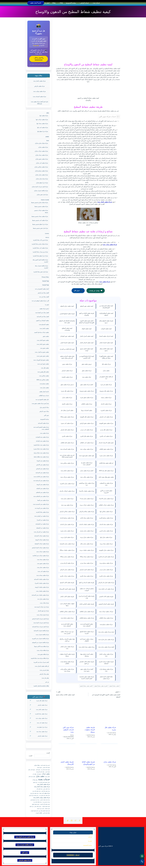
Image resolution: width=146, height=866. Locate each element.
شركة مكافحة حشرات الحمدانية (41, 630)
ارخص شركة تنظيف (44, 308)
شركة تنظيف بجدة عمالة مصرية (41, 448)
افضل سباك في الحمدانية (43, 316)
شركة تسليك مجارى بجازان (41, 143)
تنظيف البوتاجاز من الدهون (42, 320)
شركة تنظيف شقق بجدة (43, 563)
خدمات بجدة (44, 779)
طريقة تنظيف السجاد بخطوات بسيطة (90, 729)
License (47, 233)
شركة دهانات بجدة (44, 603)
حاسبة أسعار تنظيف (35, 3)
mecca (47, 237)
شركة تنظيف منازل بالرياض (33, 795)
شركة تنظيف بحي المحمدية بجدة (41, 504)
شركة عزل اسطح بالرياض (34, 799)
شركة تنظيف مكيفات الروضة (42, 587)
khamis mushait (45, 199)
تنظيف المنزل (47, 771)
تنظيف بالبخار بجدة (44, 328)
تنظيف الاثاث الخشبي (46, 767)
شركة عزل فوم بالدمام (43, 610)
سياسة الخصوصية (71, 3)
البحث (48, 753)
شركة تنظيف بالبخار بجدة (39, 81)
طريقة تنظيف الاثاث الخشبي (45, 804)
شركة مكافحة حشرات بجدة (42, 634)
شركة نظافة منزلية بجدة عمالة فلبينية (40, 658)
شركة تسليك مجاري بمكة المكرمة (40, 244)
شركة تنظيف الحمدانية (43, 423)
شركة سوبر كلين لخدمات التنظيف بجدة (68, 729)
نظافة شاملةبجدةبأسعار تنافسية (41, 685)
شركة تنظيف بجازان (43, 147)
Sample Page (45, 281)
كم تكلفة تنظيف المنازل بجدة (42, 666)
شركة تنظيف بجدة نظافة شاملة (41, 456)
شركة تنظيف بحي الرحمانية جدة (41, 480)
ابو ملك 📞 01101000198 (73, 855)
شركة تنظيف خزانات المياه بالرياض (40, 547)
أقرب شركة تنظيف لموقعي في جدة (40, 300)
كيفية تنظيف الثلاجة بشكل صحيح (65, 693)
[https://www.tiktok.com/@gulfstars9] (67, 820)
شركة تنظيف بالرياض (39, 86)
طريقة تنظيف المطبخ (35, 804)
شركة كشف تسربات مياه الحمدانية (40, 626)
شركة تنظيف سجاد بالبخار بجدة (42, 786)
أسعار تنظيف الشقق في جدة (42, 288)
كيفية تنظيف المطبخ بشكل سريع (44, 810)
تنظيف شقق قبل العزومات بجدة (41, 360)
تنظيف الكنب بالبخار (31, 769)
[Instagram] (71, 820)
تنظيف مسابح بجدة (44, 383)
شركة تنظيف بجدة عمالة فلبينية (41, 445)
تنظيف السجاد (39, 767)
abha (47, 112)
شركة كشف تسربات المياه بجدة (41, 622)
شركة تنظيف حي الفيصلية (42, 527)
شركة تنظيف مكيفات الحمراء (42, 583)
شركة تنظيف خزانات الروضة (42, 539)
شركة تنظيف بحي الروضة (43, 484)
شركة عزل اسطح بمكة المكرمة (40, 255)
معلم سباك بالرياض (44, 674)
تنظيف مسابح (47, 776)
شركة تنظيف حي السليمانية (42, 524)
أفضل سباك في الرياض (43, 292)
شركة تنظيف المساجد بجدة (39, 96)
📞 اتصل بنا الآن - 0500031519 (39, 59)
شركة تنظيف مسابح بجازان (41, 170)
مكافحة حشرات (39, 813)
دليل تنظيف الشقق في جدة (42, 399)
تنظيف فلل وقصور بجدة (43, 371)
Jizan (47, 140)
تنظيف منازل (40, 776)
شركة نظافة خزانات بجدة (43, 650)
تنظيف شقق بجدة (44, 348)
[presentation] (109, 718)
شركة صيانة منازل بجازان (42, 178)
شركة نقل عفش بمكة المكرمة (41, 271)
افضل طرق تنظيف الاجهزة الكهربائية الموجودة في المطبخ (106, 694)
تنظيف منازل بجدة (44, 387)
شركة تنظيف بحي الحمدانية (42, 472)
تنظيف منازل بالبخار (32, 776)
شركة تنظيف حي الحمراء (43, 520)
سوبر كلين (46, 415)
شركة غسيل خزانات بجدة (43, 614)
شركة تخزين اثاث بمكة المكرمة (40, 240)
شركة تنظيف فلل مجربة (41, 700)
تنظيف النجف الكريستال (40, 771)
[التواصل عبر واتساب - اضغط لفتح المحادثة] (142, 856)
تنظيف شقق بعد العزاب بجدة (42, 352)
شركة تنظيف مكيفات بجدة (42, 591)
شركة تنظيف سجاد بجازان (41, 155)
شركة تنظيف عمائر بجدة (43, 567)
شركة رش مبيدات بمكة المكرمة (40, 251)
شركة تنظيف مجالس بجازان (41, 166)
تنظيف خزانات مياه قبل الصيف (41, 332)
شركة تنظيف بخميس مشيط (41, 206)
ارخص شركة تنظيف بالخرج (45, 765)
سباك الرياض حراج (44, 407)
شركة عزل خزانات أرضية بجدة (41, 606)
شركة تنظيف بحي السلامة (42, 488)
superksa (89, 735)
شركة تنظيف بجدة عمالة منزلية (41, 452)
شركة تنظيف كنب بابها (42, 127)
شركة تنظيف (35, 782)
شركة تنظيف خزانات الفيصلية (42, 543)
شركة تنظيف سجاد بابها (42, 123)
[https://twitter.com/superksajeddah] (75, 820)
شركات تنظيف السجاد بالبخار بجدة (44, 782)
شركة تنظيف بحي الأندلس (42, 464)
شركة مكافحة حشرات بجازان (41, 190)
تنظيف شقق (46, 336)
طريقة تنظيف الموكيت (46, 806)
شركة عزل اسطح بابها (42, 131)
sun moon (109, 732)
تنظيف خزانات (46, 774)
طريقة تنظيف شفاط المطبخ (101, 686)
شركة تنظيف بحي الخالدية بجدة (41, 476)
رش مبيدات (35, 779)
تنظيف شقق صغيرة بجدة (43, 356)
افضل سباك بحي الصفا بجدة (42, 312)
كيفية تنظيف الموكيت (34, 810)
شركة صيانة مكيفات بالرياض (45, 799)
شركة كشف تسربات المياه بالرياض (40, 618)
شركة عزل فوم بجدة (46, 802)
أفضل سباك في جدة (44, 296)
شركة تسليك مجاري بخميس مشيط (39, 202)
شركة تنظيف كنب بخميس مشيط (40, 220)
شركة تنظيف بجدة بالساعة (42, 441)
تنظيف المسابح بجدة (44, 324)
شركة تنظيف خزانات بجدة (42, 551)
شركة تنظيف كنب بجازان (42, 163)
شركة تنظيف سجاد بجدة (43, 559)
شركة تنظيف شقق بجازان (41, 159)
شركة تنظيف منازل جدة (43, 599)
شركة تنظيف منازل (109, 762)
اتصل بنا (47, 3)
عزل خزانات (47, 808)
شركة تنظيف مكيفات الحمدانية (41, 579)
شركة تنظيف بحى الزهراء (43, 460)
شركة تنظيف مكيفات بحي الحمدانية (40, 595)
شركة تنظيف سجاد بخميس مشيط (40, 216)
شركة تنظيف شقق (46, 788)
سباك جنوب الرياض (44, 411)
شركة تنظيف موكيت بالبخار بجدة (41, 797)
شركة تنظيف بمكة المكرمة (42, 512)
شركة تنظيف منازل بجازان (41, 174)
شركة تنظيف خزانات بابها (42, 119)
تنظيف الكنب (38, 769)
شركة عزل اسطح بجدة (42, 727)
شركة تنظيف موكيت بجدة (39, 91)
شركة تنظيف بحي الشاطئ (42, 492)
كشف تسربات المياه (40, 808)
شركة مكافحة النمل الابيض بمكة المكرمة (40, 260)
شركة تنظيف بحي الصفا (43, 500)
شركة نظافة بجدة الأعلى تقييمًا (41, 646)
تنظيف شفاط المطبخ (114, 686)
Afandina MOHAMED (69, 736)
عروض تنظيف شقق (37, 806)
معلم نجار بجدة (45, 678)
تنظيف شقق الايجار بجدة (43, 340)
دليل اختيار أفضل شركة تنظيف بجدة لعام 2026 (39, 102)
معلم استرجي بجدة (44, 670)
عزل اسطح (32, 806)
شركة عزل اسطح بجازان (42, 182)
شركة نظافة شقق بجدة (43, 654)
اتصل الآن (78, 290)
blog (53, 3)
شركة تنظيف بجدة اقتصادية (42, 437)
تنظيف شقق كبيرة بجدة (43, 363)
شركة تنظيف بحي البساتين (42, 468)
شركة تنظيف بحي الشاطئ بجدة (41, 496)
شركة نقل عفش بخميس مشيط (40, 228)
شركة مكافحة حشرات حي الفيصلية (40, 642)
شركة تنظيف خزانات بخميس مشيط (41, 211)
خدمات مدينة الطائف (44, 395)
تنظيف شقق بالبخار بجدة (43, 344)
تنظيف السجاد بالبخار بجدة (45, 769)
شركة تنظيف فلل (40, 788)
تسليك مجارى (37, 765)
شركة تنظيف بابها (44, 115)
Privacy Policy (45, 277)
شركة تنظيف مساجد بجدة (42, 575)
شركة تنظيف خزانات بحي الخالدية (41, 555)
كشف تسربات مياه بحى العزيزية (41, 662)
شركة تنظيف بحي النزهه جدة (42, 508)
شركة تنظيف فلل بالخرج (45, 791)
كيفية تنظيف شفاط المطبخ (86, 686)
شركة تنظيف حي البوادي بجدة (41, 516)
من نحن (47, 682)
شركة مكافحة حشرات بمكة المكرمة (41, 266)
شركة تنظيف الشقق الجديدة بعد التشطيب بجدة (41, 428)
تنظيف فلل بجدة (45, 367)
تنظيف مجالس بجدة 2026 (42, 379)
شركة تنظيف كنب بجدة (43, 571)
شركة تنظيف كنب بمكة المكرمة (40, 248)
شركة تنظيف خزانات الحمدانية (41, 535)
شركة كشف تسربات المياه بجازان (40, 186)
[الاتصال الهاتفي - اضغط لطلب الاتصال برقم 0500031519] (142, 861)
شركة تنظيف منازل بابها (35, 793)
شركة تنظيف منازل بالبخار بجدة (44, 795)
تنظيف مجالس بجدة (44, 375)
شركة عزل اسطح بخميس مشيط (40, 224)
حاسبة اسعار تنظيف (44, 391)
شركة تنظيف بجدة (44, 433)
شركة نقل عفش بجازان (42, 194)
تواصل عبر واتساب (95, 290)
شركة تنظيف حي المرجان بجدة (41, 531)
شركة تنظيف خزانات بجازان (41, 151)
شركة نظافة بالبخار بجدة (37, 802)
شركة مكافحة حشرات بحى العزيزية (40, 638)
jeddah (47, 136)
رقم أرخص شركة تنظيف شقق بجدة (40, 403)
